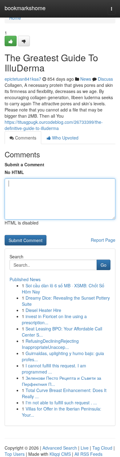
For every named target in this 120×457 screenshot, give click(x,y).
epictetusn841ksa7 (23, 79)
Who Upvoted (64, 138)
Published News (25, 279)
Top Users (15, 454)
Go (103, 265)
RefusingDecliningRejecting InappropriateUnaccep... (50, 344)
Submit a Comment (24, 164)
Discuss (105, 79)
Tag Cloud (102, 448)
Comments (25, 138)
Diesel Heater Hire (43, 310)
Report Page (103, 240)
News (85, 79)
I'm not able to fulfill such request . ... (61, 402)
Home (15, 18)
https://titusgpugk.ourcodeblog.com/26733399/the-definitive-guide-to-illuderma (54, 125)
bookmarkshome (25, 8)
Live (85, 448)
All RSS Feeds (88, 454)
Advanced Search (59, 448)
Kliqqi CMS (60, 454)
